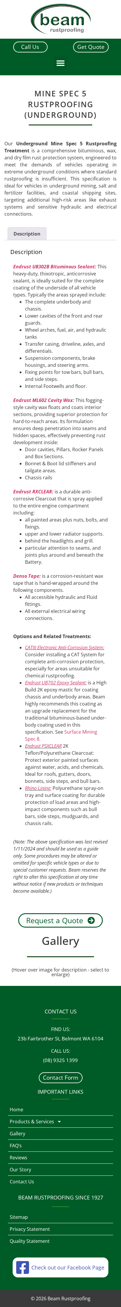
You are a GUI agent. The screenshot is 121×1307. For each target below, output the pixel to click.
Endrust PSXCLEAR (43, 746)
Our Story (20, 1169)
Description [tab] (27, 234)
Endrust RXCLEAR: (33, 491)
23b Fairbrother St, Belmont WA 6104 (60, 1038)
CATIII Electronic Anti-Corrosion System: (64, 647)
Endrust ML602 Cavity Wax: (43, 400)
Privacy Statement (30, 1229)
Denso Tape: (27, 576)
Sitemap (19, 1217)
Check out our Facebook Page (67, 1267)
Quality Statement (30, 1241)
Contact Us (22, 1181)
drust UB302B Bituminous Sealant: (58, 266)
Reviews (18, 1157)
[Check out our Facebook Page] (22, 1267)
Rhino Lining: (38, 788)
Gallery (17, 1133)
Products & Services (32, 1121)
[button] (60, 62)
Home (16, 1109)
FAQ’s (16, 1145)
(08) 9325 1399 (60, 1060)
